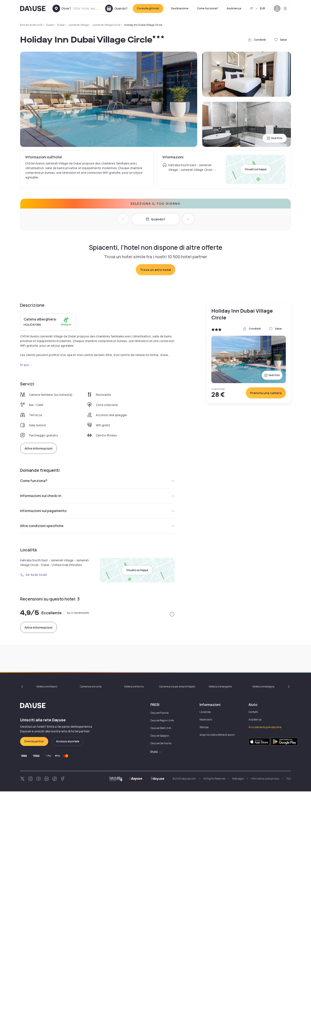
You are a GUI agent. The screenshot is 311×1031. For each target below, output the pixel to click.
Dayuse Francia (159, 713)
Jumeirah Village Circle (106, 25)
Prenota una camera (266, 393)
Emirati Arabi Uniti (31, 25)
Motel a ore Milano (46, 686)
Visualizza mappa (256, 169)
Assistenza (234, 8)
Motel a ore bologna (263, 686)
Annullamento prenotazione (265, 727)
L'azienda (205, 712)
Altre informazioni (38, 448)
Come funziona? (207, 8)
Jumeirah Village (78, 25)
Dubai (50, 25)
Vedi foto (276, 138)
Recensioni (206, 719)
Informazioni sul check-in (40, 495)
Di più (24, 365)
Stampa (204, 727)
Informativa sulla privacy (265, 778)
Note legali (238, 778)
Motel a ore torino (134, 686)
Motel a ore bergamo (220, 686)
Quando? (158, 219)
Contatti (253, 712)
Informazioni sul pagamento (43, 510)
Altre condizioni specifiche (41, 525)
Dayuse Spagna (159, 735)
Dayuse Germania (160, 743)
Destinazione (180, 8)
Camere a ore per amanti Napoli (177, 686)
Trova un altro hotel (155, 270)
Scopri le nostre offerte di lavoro (217, 735)
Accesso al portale (67, 741)
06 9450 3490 (36, 575)
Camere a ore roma (91, 686)
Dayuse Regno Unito (162, 720)
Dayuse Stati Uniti (160, 728)
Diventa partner (34, 741)
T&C (288, 778)
